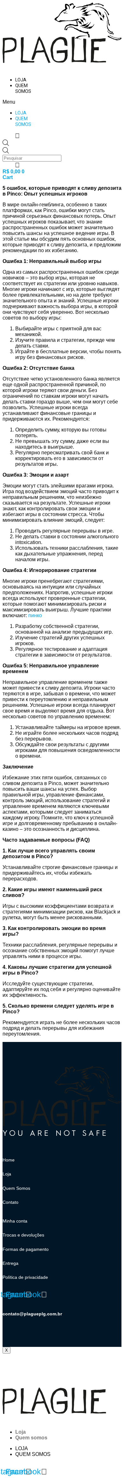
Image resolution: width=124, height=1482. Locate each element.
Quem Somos (16, 1188)
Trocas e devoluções (23, 1234)
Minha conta (15, 1221)
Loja (20, 80)
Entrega (10, 1263)
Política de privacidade (25, 1277)
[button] (17, 102)
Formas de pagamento (26, 1249)
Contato (10, 1202)
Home (9, 1159)
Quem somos (23, 88)
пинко (35, 615)
